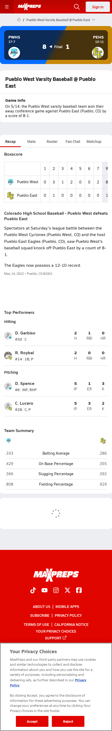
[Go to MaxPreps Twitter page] (67, 590)
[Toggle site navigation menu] (7, 7)
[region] (56, 687)
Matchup (93, 141)
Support (53, 637)
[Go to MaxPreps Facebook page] (79, 590)
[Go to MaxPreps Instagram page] (56, 590)
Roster (52, 141)
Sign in (97, 6)
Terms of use (36, 624)
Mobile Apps (67, 606)
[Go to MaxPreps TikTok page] (33, 590)
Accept (32, 721)
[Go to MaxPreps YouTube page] (44, 590)
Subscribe (39, 615)
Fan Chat (73, 141)
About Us (41, 606)
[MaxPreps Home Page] (19, 20)
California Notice (71, 624)
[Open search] (77, 7)
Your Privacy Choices (56, 631)
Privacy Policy (68, 615)
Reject (68, 721)
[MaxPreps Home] (29, 6)
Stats (31, 141)
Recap (10, 141)
